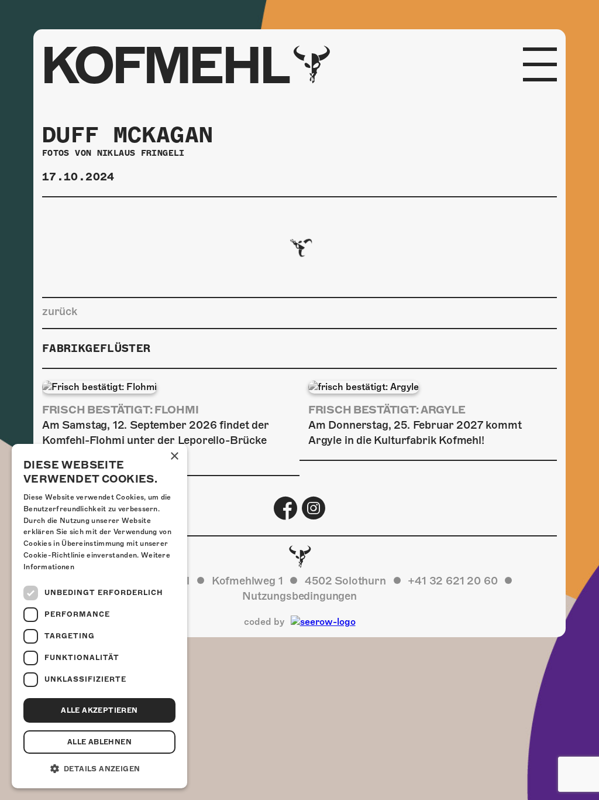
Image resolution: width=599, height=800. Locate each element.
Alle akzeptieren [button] (99, 710)
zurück (59, 311)
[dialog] (99, 616)
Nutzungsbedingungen (299, 596)
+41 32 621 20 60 (452, 580)
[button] (99, 769)
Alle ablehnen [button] (99, 742)
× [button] (174, 456)
